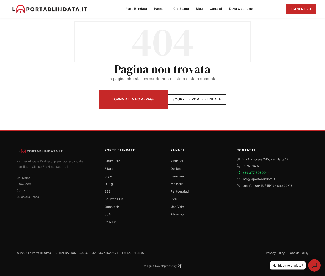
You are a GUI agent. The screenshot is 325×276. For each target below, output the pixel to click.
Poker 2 (110, 222)
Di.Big (109, 184)
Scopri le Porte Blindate (196, 99)
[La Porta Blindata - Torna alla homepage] (50, 8)
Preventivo (301, 9)
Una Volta (178, 206)
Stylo (108, 176)
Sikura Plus (112, 161)
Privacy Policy (275, 253)
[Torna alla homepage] (55, 150)
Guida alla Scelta (28, 197)
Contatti (22, 190)
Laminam (177, 176)
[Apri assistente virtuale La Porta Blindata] (314, 265)
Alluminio (177, 214)
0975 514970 (252, 166)
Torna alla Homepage (133, 99)
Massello (177, 184)
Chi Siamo (23, 177)
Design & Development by (160, 266)
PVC (174, 199)
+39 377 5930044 (256, 172)
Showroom (24, 184)
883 (108, 191)
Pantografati (180, 191)
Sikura (109, 168)
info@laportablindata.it (258, 179)
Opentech (112, 206)
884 (108, 214)
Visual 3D (177, 161)
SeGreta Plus (114, 199)
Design (176, 168)
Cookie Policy (299, 253)
